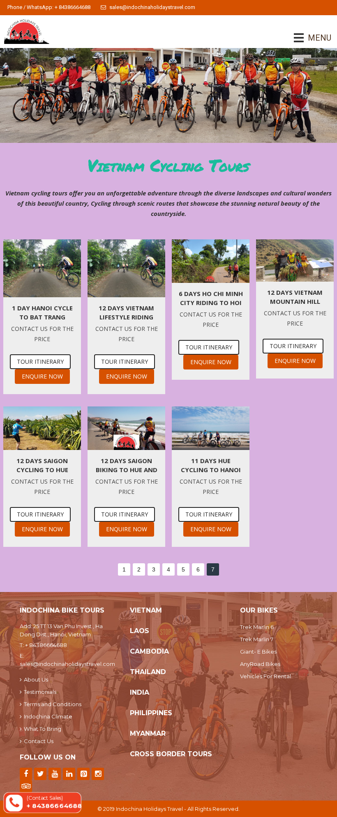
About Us (36, 679)
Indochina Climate (48, 716)
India (139, 692)
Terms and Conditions (52, 704)
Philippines (151, 713)
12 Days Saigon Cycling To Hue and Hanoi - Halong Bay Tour (42, 465)
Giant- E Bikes (258, 651)
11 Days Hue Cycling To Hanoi (211, 465)
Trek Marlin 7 (256, 639)
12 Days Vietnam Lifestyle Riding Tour (126, 312)
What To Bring (42, 728)
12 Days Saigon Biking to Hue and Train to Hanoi (126, 465)
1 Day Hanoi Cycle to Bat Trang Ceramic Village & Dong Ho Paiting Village (42, 312)
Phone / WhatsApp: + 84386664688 (48, 7)
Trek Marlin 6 (257, 627)
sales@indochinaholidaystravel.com (152, 7)
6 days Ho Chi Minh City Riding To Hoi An (211, 298)
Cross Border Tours (171, 754)
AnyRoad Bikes (260, 664)
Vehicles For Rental (265, 676)
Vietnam (146, 610)
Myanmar (148, 733)
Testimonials (40, 691)
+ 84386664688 (46, 645)
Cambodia (149, 651)
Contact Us (38, 741)
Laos (139, 631)
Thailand (148, 672)
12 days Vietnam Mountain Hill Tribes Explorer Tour (295, 297)
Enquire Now (42, 376)
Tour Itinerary (40, 361)
